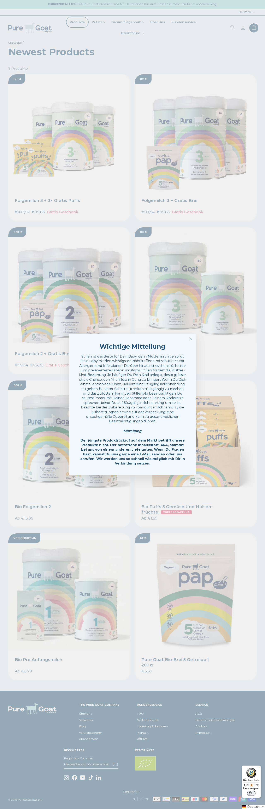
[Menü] (258, 768)
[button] (253, 807)
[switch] (251, 793)
